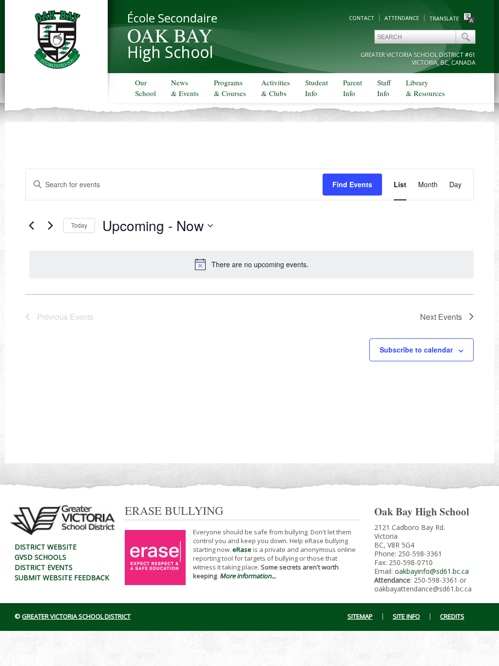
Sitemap (360, 616)
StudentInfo (316, 88)
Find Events (352, 184)
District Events (44, 567)
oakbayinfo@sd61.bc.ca (432, 571)
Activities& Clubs (275, 88)
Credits (452, 616)
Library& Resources (425, 88)
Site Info (406, 616)
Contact (361, 17)
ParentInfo (352, 88)
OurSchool (145, 88)
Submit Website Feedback (62, 577)
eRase (241, 549)
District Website (46, 546)
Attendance (401, 17)
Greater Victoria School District (76, 616)
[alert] (251, 264)
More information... (248, 575)
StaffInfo (384, 88)
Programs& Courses (230, 88)
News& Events (185, 88)
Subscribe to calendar (416, 349)
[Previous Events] (31, 226)
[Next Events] (50, 226)
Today (79, 225)
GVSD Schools (40, 557)
